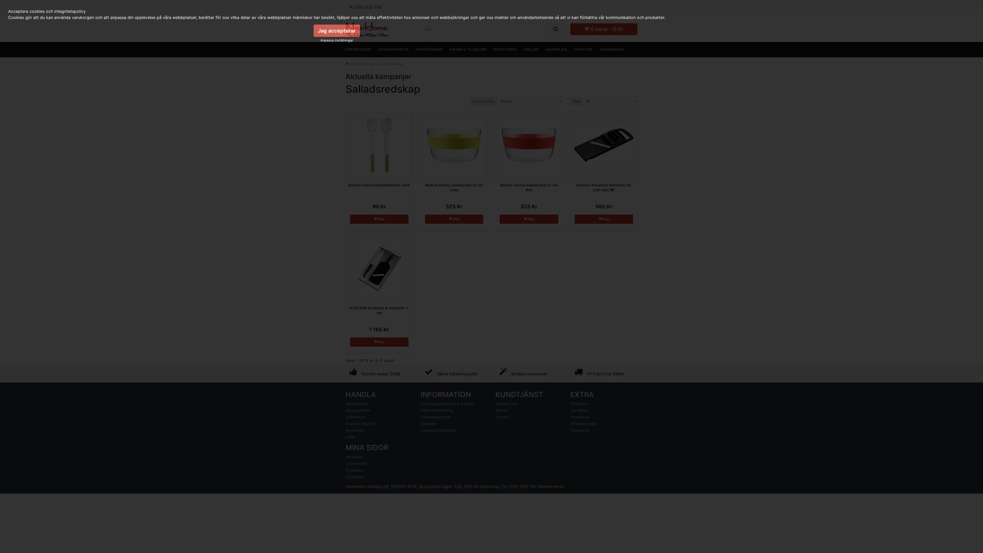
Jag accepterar (337, 31)
